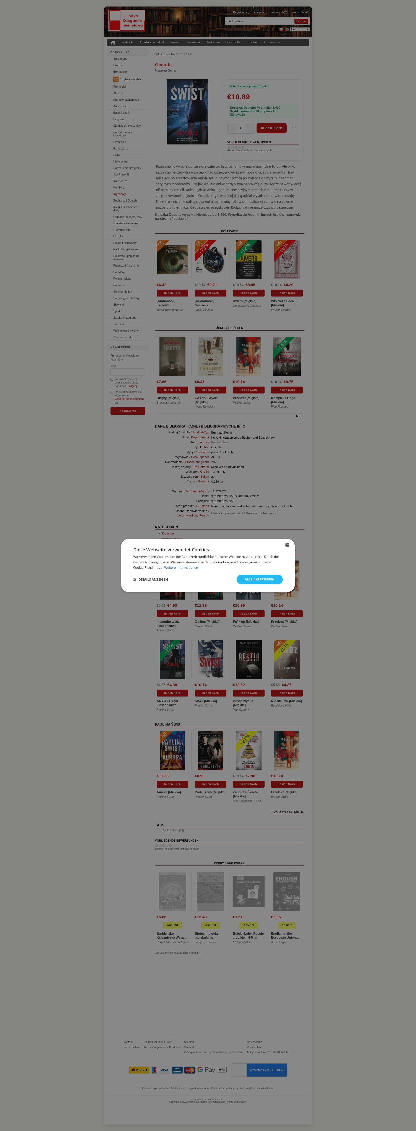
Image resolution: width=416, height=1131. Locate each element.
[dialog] (208, 565)
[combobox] (287, 545)
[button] (150, 579)
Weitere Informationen (181, 567)
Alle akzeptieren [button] (260, 579)
